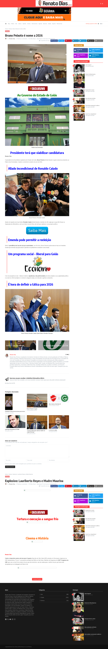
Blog (9, 23)
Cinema (28, 23)
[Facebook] (65, 354)
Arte (16, 23)
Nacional (45, 23)
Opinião (24, 23)
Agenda (40, 23)
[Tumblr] (68, 354)
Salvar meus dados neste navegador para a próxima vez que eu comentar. (24, 463)
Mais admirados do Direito (90, 98)
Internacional (34, 23)
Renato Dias (59, 23)
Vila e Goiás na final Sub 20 (55, 404)
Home (6, 28)
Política (12, 23)
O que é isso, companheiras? (90, 114)
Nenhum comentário (22, 38)
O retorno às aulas (53, 430)
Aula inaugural (88, 64)
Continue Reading (37, 579)
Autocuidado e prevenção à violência (92, 105)
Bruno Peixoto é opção (32, 408)
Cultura (19, 23)
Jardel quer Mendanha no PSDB (12, 429)
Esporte (54, 23)
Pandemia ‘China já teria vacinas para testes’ (15, 411)
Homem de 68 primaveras (90, 74)
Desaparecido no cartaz (89, 90)
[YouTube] (67, 354)
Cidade (49, 23)
